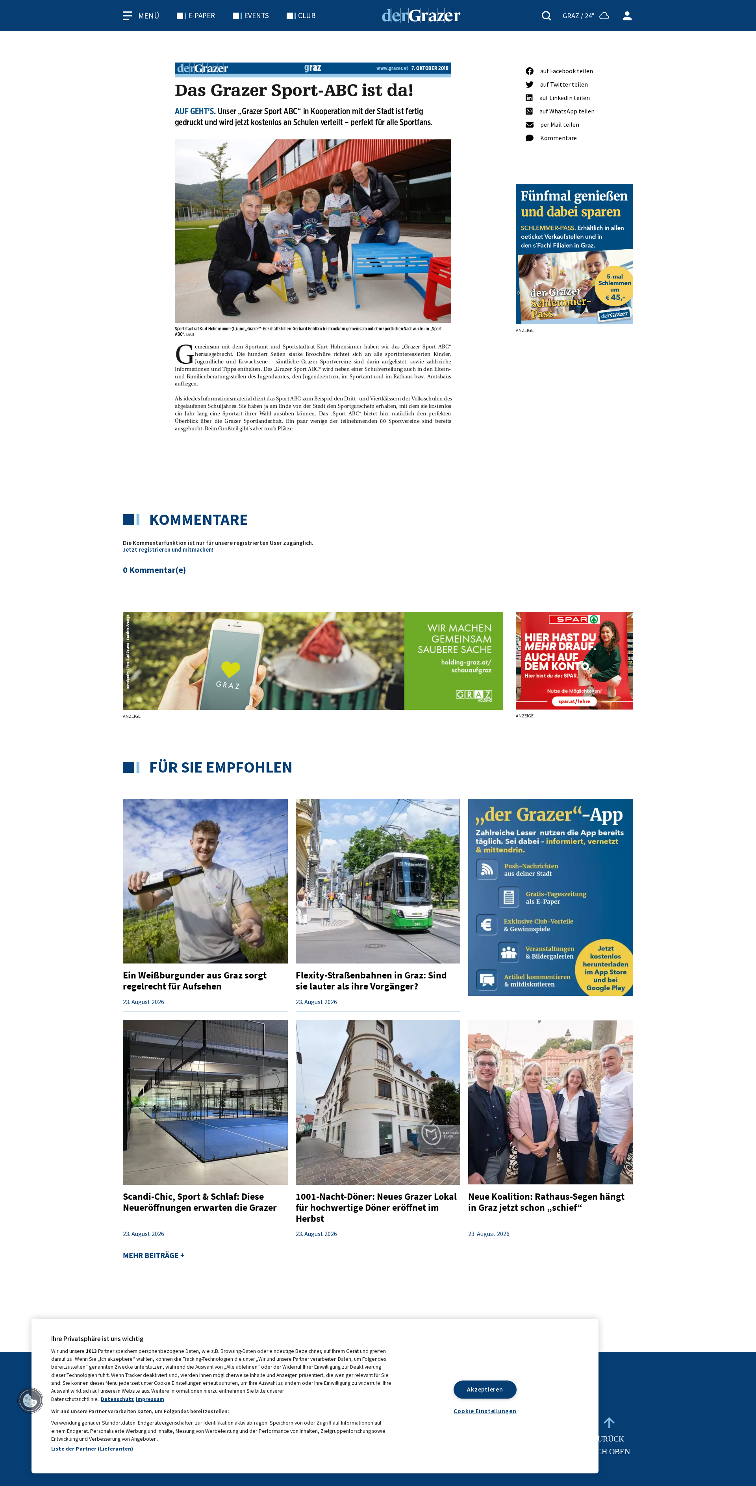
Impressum (150, 1399)
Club (306, 15)
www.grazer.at (392, 68)
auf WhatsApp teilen (567, 111)
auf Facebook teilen (566, 71)
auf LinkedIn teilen (564, 98)
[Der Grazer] (421, 15)
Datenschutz (117, 1399)
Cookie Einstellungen (485, 1411)
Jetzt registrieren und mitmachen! (168, 549)
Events (256, 15)
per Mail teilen (559, 124)
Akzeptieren (485, 1389)
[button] (30, 1400)
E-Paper (201, 15)
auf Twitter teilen (564, 84)
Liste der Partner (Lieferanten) (92, 1448)
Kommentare (558, 138)
